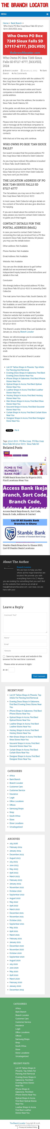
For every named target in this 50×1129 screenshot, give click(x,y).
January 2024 (15, 851)
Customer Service (17, 790)
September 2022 (17, 895)
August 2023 (15, 858)
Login (12, 798)
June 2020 (14, 968)
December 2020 (17, 946)
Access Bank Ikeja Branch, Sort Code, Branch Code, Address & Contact (22, 513)
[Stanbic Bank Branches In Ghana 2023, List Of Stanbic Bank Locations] (25, 531)
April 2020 (14, 975)
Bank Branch (15, 779)
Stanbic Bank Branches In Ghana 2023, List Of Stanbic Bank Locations (23, 547)
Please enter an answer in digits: (18, 664)
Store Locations (16, 823)
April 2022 (14, 906)
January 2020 (15, 986)
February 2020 (16, 982)
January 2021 (15, 942)
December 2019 (17, 990)
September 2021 (17, 924)
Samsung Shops (17, 809)
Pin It (17, 430)
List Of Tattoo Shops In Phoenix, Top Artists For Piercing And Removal (25, 1071)
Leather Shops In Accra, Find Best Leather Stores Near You (25, 1110)
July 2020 (14, 964)
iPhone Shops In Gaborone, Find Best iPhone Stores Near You (25, 1092)
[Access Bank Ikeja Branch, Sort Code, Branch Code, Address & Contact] (25, 497)
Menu (4, 14)
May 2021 (14, 928)
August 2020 (15, 960)
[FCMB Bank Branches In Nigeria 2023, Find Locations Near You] (25, 463)
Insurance (14, 794)
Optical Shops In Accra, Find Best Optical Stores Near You (26, 1101)
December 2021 (17, 913)
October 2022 (16, 891)
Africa (12, 776)
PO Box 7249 (25, 441)
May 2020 (14, 971)
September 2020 (17, 957)
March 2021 (15, 935)
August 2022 (15, 898)
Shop (12, 812)
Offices (12, 805)
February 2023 (16, 880)
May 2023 (14, 869)
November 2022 (17, 887)
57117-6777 (13, 441)
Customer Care (16, 787)
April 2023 (14, 873)
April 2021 (14, 931)
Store (12, 819)
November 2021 (17, 917)
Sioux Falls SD (33, 444)
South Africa (15, 816)
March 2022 (15, 909)
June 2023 (14, 865)
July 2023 (14, 862)
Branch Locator (11, 70)
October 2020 (16, 953)
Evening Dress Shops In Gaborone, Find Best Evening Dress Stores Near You (26, 704)
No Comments (20, 73)
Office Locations (17, 801)
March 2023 (15, 876)
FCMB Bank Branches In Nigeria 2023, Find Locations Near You (22, 479)
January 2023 (15, 884)
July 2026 (14, 843)
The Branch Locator (17, 1123)
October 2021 (15, 920)
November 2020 (17, 949)
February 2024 (16, 847)
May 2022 (14, 902)
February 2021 (16, 938)
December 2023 (17, 854)
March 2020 (15, 979)
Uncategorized (16, 827)
